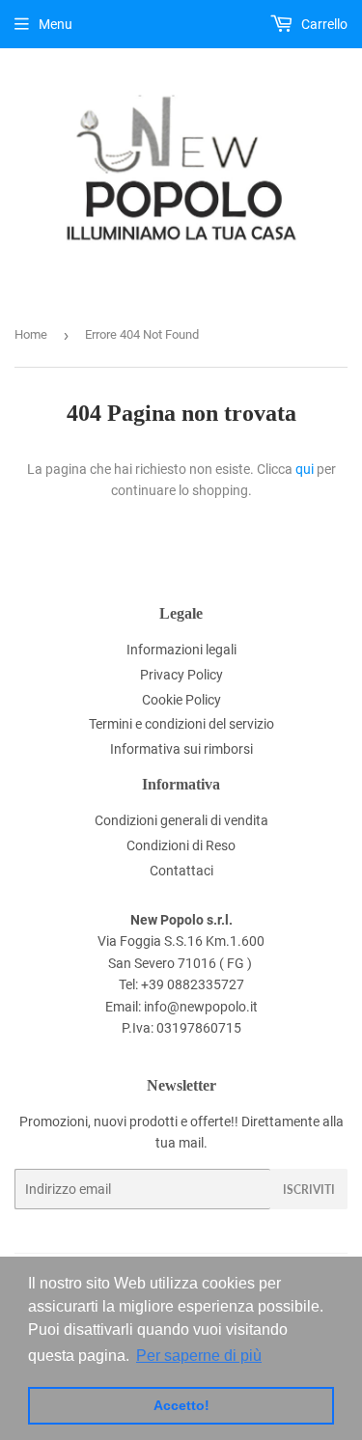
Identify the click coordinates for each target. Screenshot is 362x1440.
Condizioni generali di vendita (181, 820)
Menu (55, 24)
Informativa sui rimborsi (181, 749)
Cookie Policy (181, 699)
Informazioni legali (181, 649)
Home (30, 334)
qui (304, 469)
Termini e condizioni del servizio (181, 724)
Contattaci (181, 870)
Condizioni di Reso (181, 845)
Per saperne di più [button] (199, 1355)
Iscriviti (309, 1189)
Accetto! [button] (181, 1405)
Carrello (323, 24)
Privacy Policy (181, 674)
